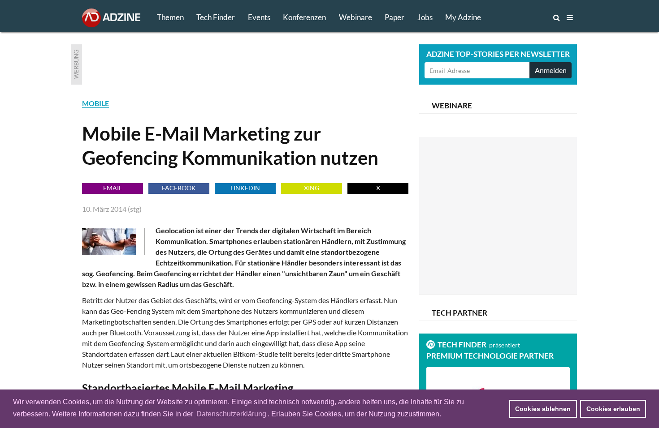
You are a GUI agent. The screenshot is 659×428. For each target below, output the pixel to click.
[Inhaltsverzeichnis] (570, 17)
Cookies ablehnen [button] (543, 408)
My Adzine (463, 17)
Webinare (355, 17)
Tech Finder (215, 17)
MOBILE (95, 103)
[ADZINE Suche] (526, 17)
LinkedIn (245, 188)
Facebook (179, 188)
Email (112, 188)
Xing (311, 188)
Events (259, 17)
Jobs (425, 17)
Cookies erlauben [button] (613, 408)
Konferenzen (304, 17)
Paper (394, 17)
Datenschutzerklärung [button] (231, 414)
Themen (170, 17)
